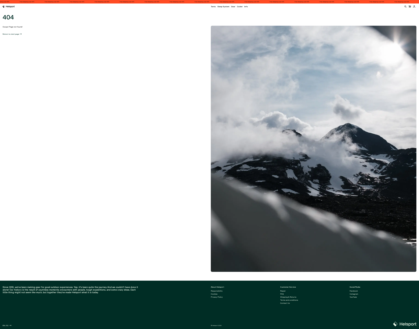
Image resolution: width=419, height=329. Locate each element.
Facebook (354, 291)
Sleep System (223, 6)
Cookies (214, 294)
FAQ (282, 294)
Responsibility (217, 291)
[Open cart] (410, 6)
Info (246, 6)
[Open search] (405, 6)
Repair (283, 291)
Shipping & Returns (288, 297)
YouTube (353, 297)
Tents (213, 6)
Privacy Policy (217, 297)
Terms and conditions (289, 300)
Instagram (354, 294)
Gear (233, 6)
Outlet (240, 6)
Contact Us (285, 303)
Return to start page (11, 34)
